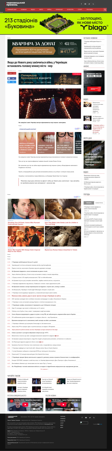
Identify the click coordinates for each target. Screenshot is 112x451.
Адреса (9, 431)
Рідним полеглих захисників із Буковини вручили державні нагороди (94, 52)
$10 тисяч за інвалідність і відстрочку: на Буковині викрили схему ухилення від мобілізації (94, 232)
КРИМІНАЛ (62, 419)
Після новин (51, 395)
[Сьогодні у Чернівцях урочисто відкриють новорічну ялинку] (11, 389)
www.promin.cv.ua (49, 424)
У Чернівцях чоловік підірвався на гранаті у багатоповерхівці (92, 207)
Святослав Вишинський (12, 442)
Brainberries (10, 220)
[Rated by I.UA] (84, 424)
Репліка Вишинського (16, 395)
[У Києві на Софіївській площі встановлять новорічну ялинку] (11, 381)
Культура (70, 10)
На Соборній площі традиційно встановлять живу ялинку (48, 389)
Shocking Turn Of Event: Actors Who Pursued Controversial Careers (24, 223)
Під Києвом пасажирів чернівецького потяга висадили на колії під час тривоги (94, 226)
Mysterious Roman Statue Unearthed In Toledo (61, 250)
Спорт (80, 10)
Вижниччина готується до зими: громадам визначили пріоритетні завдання (92, 177)
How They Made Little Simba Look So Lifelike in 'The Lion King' (61, 223)
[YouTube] (85, 4)
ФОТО (61, 427)
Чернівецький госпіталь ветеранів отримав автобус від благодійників (92, 47)
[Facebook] (81, 4)
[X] (89, 4)
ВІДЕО (61, 425)
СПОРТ (62, 423)
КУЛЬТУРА (62, 421)
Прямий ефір (11, 10)
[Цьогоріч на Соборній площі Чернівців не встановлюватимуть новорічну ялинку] (36, 381)
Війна (49, 10)
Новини (24, 10)
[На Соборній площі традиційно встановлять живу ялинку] (36, 389)
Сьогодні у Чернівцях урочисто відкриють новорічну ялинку (23, 389)
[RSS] (93, 4)
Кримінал (59, 10)
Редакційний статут (11, 440)
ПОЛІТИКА (62, 416)
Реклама (90, 10)
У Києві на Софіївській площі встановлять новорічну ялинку (23, 381)
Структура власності (11, 437)
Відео (33, 10)
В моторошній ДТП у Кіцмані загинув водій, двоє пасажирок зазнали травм (93, 220)
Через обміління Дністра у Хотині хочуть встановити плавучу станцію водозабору (94, 62)
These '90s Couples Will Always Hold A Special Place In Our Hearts (24, 250)
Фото (41, 10)
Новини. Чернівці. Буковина (13, 420)
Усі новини (44, 369)
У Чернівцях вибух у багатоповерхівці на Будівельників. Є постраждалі (94, 188)
